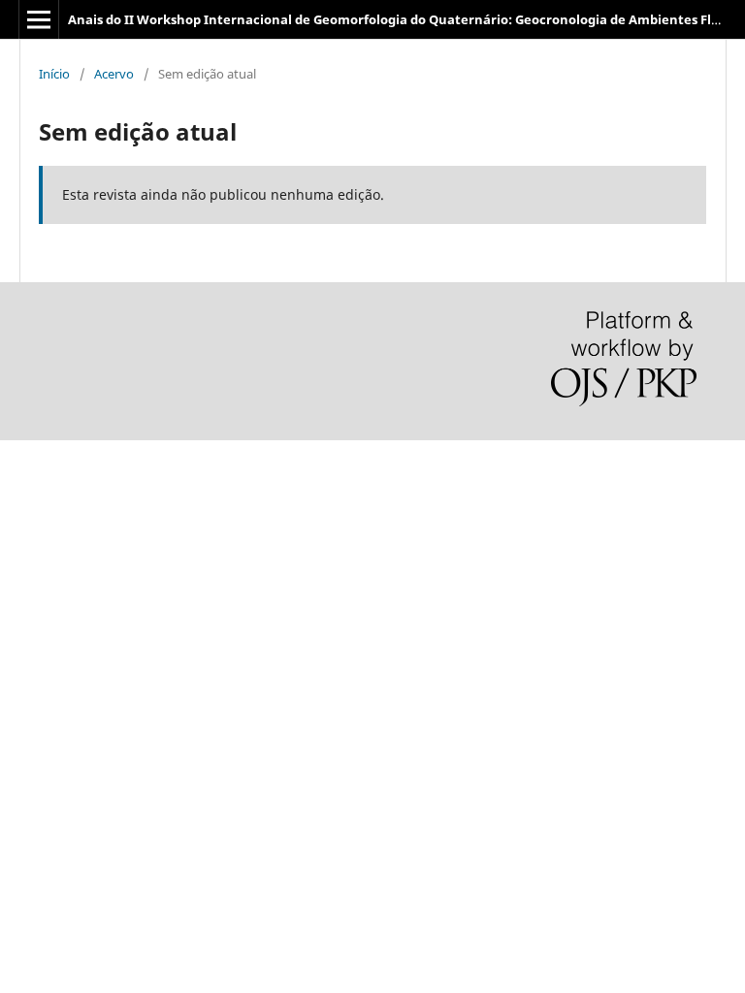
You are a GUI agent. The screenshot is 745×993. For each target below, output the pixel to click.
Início (54, 73)
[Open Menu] (38, 19)
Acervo (114, 73)
